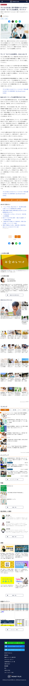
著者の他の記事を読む (14, 295)
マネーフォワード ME (8, 672)
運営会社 (6, 655)
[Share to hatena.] (20, 21)
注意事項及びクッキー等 (9, 661)
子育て (2, 18)
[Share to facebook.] (9, 21)
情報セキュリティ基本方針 (10, 657)
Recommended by (22, 401)
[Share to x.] (13, 21)
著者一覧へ (14, 536)
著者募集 (6, 666)
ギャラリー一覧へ (14, 629)
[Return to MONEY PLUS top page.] (14, 1)
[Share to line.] (16, 21)
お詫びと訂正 (7, 670)
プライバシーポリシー (9, 659)
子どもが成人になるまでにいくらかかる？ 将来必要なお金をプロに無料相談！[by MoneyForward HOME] (15, 91)
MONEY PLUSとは (8, 653)
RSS (5, 668)
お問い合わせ (7, 663)
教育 (6, 18)
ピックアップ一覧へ (14, 479)
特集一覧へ (14, 507)
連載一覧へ (14, 595)
